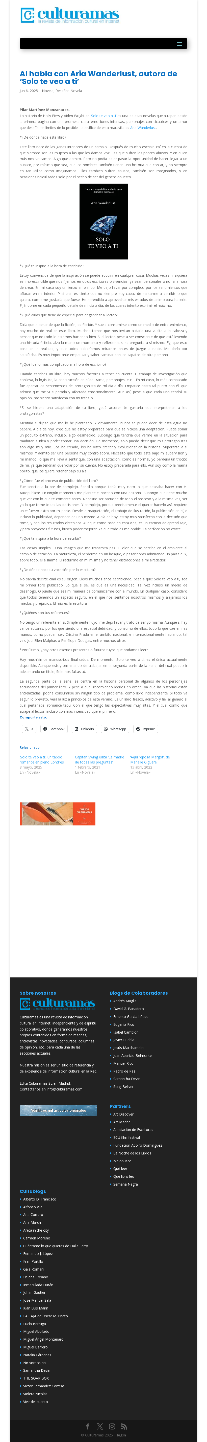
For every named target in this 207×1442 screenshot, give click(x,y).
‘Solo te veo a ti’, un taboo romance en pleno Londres (42, 759)
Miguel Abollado (36, 1331)
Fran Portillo (33, 1261)
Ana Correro (33, 1214)
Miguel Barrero (35, 1347)
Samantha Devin (126, 1078)
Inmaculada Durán (38, 1284)
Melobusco (122, 1161)
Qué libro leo (123, 1176)
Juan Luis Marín (35, 1308)
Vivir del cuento (35, 1401)
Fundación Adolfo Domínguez (137, 1145)
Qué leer (120, 1168)
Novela (48, 90)
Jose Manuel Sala (37, 1300)
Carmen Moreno (36, 1238)
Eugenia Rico (123, 1024)
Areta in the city (36, 1230)
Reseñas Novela (69, 90)
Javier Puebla (123, 1039)
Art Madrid (122, 1122)
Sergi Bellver (123, 1086)
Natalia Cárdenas (37, 1354)
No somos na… (35, 1362)
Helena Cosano (35, 1277)
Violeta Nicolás (35, 1393)
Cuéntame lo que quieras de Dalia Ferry (55, 1245)
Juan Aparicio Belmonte (132, 1055)
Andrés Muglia (125, 1000)
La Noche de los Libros (132, 1153)
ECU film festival (126, 1137)
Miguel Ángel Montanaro (43, 1339)
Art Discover (123, 1114)
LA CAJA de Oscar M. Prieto (45, 1316)
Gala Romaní (33, 1269)
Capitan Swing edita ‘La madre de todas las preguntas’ (99, 759)
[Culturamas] (58, 1011)
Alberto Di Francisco (39, 1199)
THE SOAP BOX (36, 1378)
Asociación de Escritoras (133, 1129)
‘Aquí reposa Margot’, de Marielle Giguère (150, 759)
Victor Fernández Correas (44, 1386)
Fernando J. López (38, 1253)
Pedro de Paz (124, 1071)
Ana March (32, 1222)
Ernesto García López (130, 1016)
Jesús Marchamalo (128, 1047)
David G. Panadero (128, 1008)
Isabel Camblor (125, 1032)
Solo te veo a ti (103, 115)
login (121, 1435)
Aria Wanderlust (143, 127)
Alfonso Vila (32, 1207)
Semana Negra (125, 1184)
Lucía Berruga (34, 1323)
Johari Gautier (34, 1292)
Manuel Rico (123, 1063)
